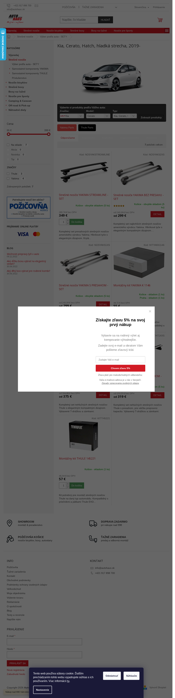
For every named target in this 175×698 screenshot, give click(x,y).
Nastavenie (42, 689)
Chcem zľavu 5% (120, 368)
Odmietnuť (112, 675)
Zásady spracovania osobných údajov (120, 383)
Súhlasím (131, 675)
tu (68, 681)
